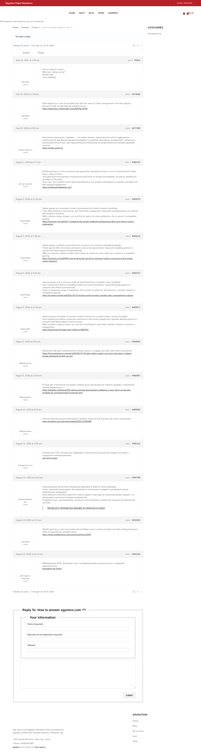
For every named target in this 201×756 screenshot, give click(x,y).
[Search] (180, 13)
